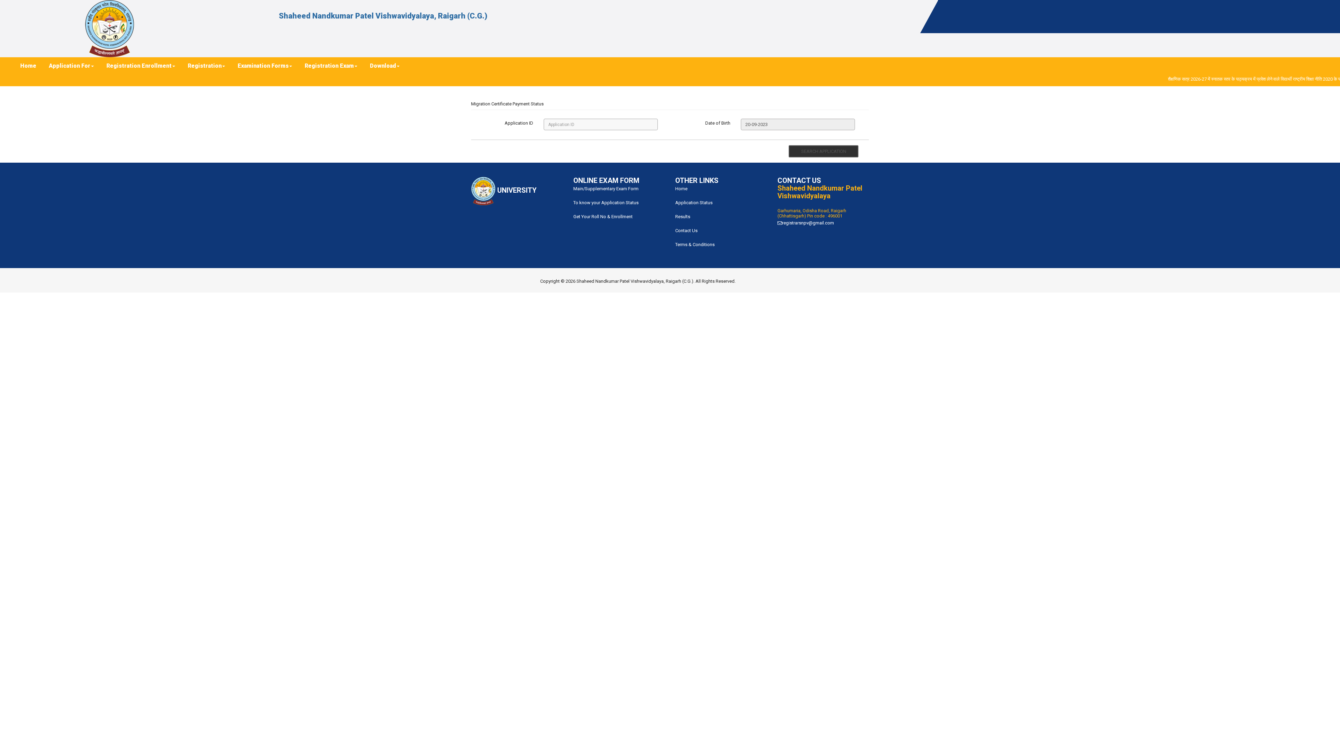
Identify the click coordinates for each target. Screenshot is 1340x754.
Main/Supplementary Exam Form (606, 188)
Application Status (694, 202)
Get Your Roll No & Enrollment (603, 216)
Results (682, 216)
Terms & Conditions (695, 244)
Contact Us (686, 230)
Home (681, 188)
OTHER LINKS (697, 180)
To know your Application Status (606, 202)
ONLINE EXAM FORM (606, 180)
